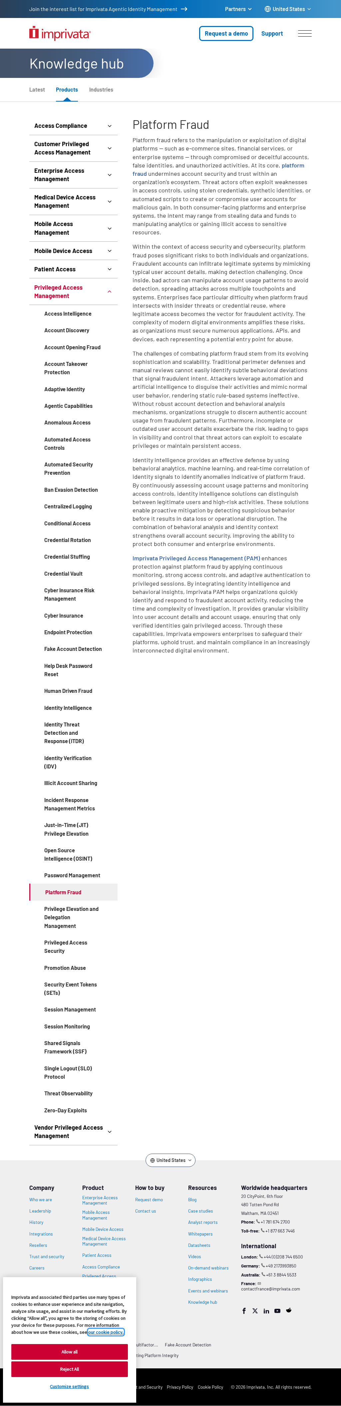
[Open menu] (305, 33)
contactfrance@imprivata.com (270, 1288)
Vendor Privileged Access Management (68, 1131)
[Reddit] (288, 1310)
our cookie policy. (106, 1332)
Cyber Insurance (63, 615)
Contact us (145, 1211)
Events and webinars (208, 1290)
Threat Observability (68, 1093)
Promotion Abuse (65, 968)
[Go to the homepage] (60, 33)
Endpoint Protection (68, 632)
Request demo (149, 1199)
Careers (37, 1267)
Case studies (200, 1211)
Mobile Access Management (53, 228)
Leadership (40, 1211)
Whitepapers (200, 1234)
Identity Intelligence (68, 707)
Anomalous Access (67, 422)
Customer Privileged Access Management (62, 148)
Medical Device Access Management (65, 201)
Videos (194, 1256)
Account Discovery (66, 330)
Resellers (38, 1245)
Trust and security (46, 1256)
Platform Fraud (63, 892)
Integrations (41, 1234)
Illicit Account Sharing (70, 783)
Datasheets (199, 1245)
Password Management (72, 875)
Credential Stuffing (67, 556)
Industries (101, 89)
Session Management (70, 1009)
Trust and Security (145, 1387)
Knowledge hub (202, 1302)
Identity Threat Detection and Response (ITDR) (64, 732)
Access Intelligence (68, 313)
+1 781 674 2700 (275, 1222)
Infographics (200, 1279)
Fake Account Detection (73, 649)
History (36, 1222)
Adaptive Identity (64, 389)
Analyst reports (203, 1222)
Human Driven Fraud (68, 691)
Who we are (40, 1199)
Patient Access (55, 269)
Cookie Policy (210, 1387)
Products (67, 89)
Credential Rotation (67, 540)
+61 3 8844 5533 (281, 1274)
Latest (37, 89)
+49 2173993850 (281, 1265)
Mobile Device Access (63, 250)
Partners (235, 9)
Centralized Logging (68, 506)
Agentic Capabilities (68, 406)
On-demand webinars (208, 1267)
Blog (192, 1199)
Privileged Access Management (58, 291)
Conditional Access (67, 523)
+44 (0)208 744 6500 (283, 1257)
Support (272, 33)
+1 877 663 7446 (280, 1231)
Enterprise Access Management (59, 174)
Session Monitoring (67, 1026)
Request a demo (226, 33)
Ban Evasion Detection (71, 489)
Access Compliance (60, 125)
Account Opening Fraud (72, 347)
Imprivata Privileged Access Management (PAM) (196, 558)
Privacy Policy (180, 1387)
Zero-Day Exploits (65, 1110)
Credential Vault (63, 573)
